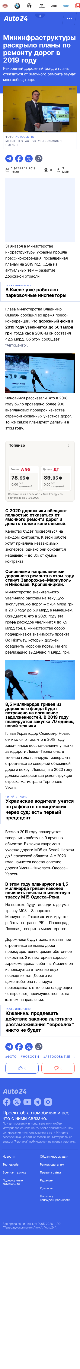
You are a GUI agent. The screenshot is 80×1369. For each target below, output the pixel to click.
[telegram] (9, 158)
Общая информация (54, 1156)
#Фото (11, 1057)
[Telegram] (37, 1102)
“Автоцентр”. (16, 345)
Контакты (46, 1188)
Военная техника (15, 1172)
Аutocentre (25, 136)
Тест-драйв (11, 1164)
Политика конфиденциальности (55, 1198)
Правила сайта (50, 1172)
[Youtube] (27, 1102)
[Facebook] (6, 1102)
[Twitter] (17, 1102)
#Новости (30, 1057)
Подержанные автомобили (13, 1182)
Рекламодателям (52, 1164)
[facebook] (19, 158)
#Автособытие (56, 1057)
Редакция (47, 1180)
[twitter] (29, 158)
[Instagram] (48, 1102)
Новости (9, 1156)
